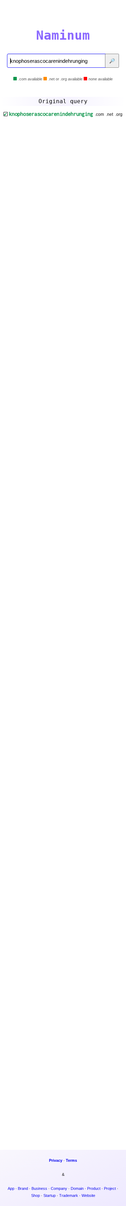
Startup (49, 1195)
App (11, 1188)
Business (39, 1188)
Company (59, 1188)
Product (93, 1188)
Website (88, 1195)
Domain (77, 1188)
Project (110, 1188)
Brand (23, 1188)
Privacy (55, 1160)
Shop (35, 1195)
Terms (71, 1160)
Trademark (68, 1195)
